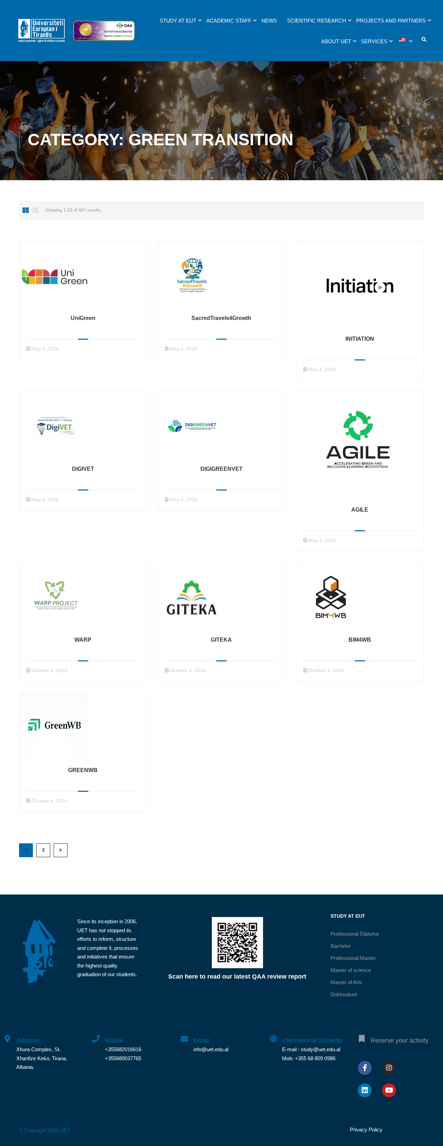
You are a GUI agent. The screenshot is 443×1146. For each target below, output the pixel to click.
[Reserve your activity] (361, 1035)
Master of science (351, 970)
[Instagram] (389, 1068)
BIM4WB (360, 640)
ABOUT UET (336, 41)
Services (374, 41)
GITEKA (221, 640)
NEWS (269, 21)
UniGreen (83, 318)
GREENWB (83, 770)
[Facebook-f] (365, 1068)
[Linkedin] (365, 1090)
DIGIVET (83, 469)
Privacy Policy (366, 1130)
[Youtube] (389, 1090)
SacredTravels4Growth (221, 318)
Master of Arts (346, 982)
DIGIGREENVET (221, 469)
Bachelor (341, 946)
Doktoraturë (344, 994)
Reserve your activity (399, 1040)
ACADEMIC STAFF (228, 21)
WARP (82, 640)
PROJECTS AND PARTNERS (391, 21)
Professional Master (353, 958)
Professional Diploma (355, 934)
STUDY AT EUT (178, 21)
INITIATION (359, 339)
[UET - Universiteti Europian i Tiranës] (41, 34)
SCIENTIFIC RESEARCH (316, 21)
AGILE (359, 510)
